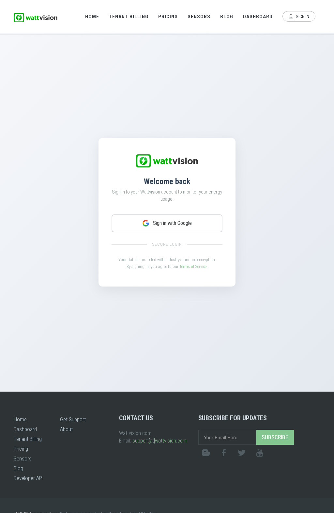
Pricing (168, 17)
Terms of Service (192, 266)
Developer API (29, 478)
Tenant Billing (128, 17)
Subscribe (275, 437)
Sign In (302, 16)
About (66, 429)
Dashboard (258, 17)
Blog (226, 17)
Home (92, 17)
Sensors (199, 17)
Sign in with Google (172, 223)
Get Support (73, 419)
